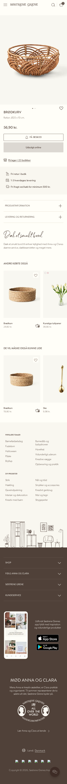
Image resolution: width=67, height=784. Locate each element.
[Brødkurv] (22, 294)
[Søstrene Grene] (24, 4)
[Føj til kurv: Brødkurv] (38, 325)
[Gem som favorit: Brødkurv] (61, 108)
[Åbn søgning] (53, 5)
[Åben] (6, 5)
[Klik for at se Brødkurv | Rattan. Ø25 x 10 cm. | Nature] (33, 60)
